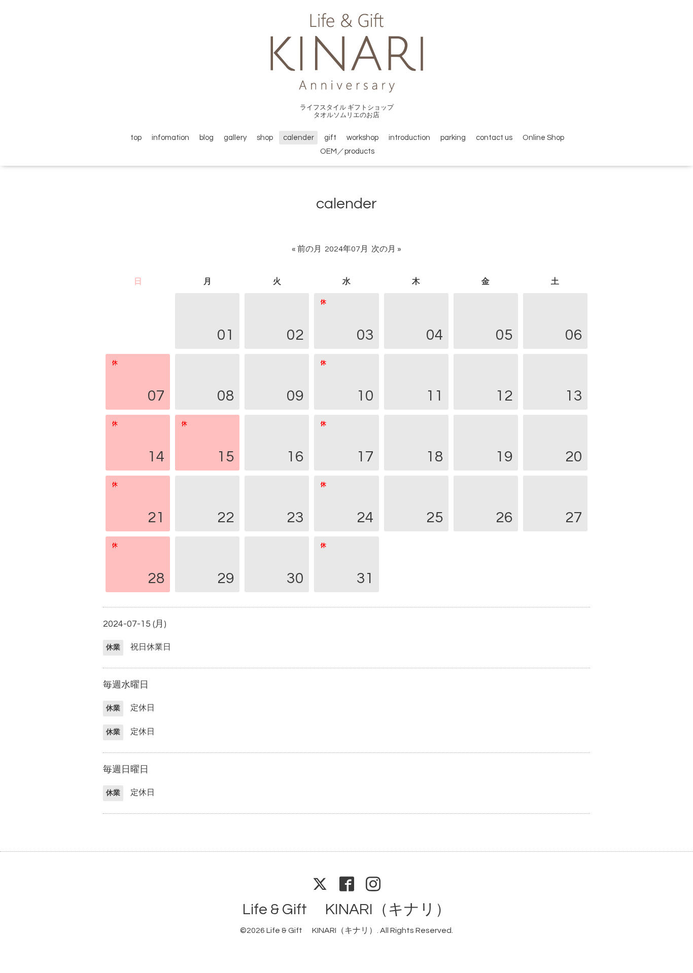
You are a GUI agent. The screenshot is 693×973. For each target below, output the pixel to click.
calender (298, 137)
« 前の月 (307, 249)
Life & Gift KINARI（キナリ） (346, 909)
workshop (362, 137)
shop (265, 137)
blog (206, 137)
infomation (170, 137)
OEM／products (347, 151)
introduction (409, 137)
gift (330, 137)
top (136, 137)
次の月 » (386, 249)
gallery (235, 137)
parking (453, 137)
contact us (494, 137)
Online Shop (543, 137)
